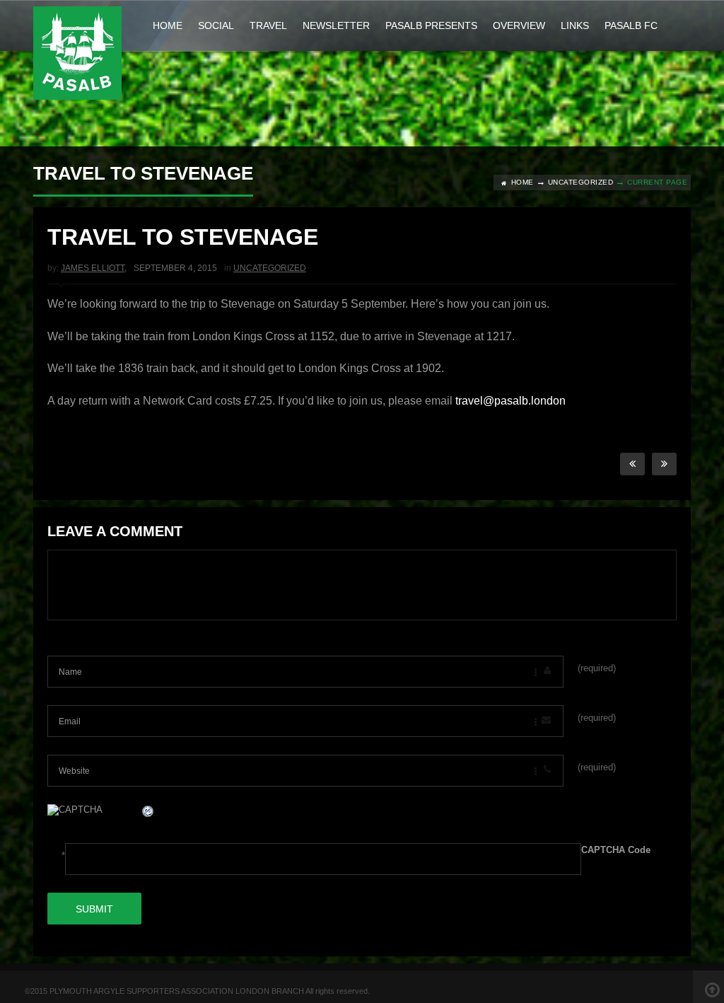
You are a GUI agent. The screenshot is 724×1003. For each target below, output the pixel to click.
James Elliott (92, 268)
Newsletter (336, 25)
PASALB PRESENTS (431, 25)
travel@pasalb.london (510, 401)
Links (575, 25)
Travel (268, 25)
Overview (519, 25)
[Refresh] (148, 813)
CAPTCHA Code (615, 850)
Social (216, 25)
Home (167, 25)
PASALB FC (631, 25)
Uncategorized (581, 182)
